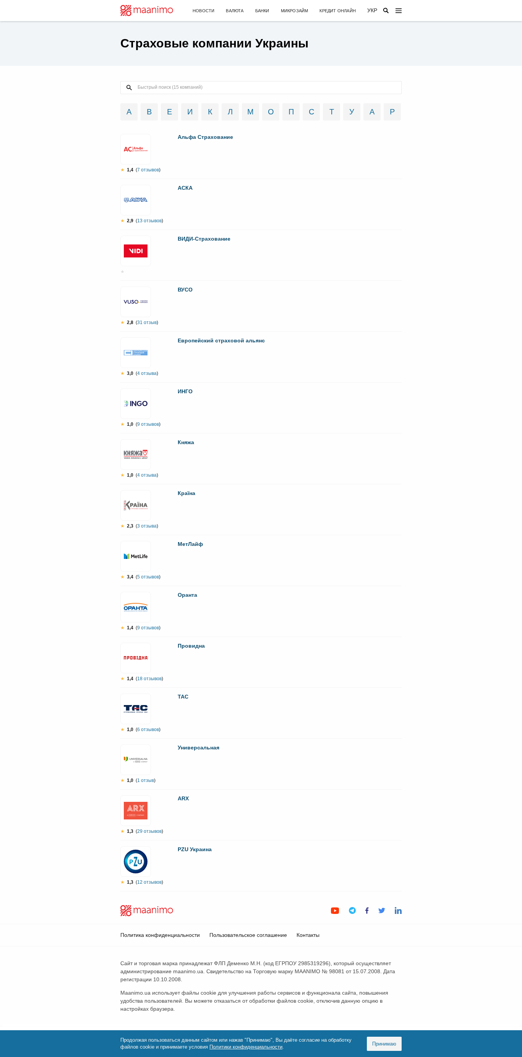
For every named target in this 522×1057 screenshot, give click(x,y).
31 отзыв (147, 322)
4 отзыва (147, 373)
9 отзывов (148, 424)
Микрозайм (294, 10)
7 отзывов (148, 170)
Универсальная (198, 747)
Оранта (187, 595)
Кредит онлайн (337, 10)
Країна (186, 493)
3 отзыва (147, 526)
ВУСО (185, 290)
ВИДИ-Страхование (204, 239)
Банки (262, 10)
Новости (203, 10)
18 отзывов (149, 678)
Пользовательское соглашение (248, 935)
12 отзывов (149, 882)
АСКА (185, 188)
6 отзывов (148, 729)
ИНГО (185, 391)
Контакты (308, 935)
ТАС (183, 697)
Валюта (234, 10)
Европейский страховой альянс (221, 340)
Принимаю (384, 1044)
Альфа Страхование (205, 137)
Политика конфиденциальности (160, 935)
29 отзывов (149, 831)
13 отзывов (149, 220)
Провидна (191, 646)
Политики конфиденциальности (245, 1047)
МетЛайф (190, 544)
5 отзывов (148, 577)
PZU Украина (195, 849)
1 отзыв (145, 780)
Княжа (186, 442)
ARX (183, 798)
